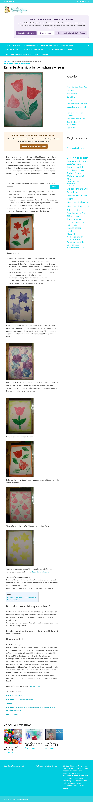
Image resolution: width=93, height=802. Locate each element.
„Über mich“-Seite (35, 686)
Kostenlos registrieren (26, 33)
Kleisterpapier (72, 225)
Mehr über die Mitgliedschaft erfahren (71, 33)
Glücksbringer (73, 216)
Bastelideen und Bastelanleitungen (17, 63)
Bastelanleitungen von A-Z (14, 766)
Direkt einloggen (46, 33)
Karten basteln (12, 714)
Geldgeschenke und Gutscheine (77, 190)
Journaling (71, 222)
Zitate (82, 247)
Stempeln (10, 703)
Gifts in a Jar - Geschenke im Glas (76, 212)
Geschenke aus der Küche (77, 197)
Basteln (16, 45)
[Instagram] (86, 1)
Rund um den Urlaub (76, 242)
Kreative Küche (11, 50)
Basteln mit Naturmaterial (77, 104)
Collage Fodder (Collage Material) (75, 174)
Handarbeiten (30, 45)
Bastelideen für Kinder (14, 707)
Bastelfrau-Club (41, 54)
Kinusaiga (70, 90)
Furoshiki (70, 186)
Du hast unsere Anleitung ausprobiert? (22, 597)
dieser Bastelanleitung (40, 572)
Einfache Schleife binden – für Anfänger (33, 744)
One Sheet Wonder (73, 239)
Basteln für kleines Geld (76, 119)
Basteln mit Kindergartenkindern (36, 707)
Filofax (69, 179)
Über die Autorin (13, 600)
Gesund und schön (55, 50)
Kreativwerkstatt (48, 45)
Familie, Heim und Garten (33, 50)
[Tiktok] (88, 1)
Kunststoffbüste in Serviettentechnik (52, 744)
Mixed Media (73, 234)
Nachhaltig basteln (75, 237)
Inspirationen (74, 219)
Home (7, 45)
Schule (69, 100)
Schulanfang (72, 94)
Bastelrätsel (71, 128)
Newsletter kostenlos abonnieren (34, 146)
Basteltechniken (74, 164)
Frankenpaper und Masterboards (73, 182)
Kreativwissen (67, 45)
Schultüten (71, 97)
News (70, 50)
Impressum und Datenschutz (17, 54)
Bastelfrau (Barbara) (14, 695)
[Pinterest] (83, 1)
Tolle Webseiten (73, 247)
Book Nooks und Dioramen (77, 170)
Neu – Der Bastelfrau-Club (77, 87)
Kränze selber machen (74, 229)
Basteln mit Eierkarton (77, 158)
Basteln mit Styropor (77, 161)
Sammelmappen (73, 245)
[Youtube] (80, 1)
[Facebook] (78, 1)
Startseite (7, 61)
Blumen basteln (75, 167)
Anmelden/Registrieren (76, 148)
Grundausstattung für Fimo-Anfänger (11, 748)
